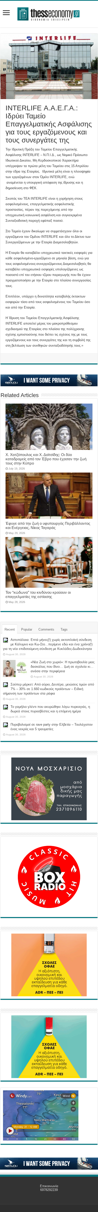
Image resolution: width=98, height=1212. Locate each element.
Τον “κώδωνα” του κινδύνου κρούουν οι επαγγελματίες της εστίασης (38, 594)
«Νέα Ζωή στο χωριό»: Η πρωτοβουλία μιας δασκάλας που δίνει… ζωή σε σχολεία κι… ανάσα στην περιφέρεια (62, 666)
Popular (26, 629)
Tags (64, 629)
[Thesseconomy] (49, 13)
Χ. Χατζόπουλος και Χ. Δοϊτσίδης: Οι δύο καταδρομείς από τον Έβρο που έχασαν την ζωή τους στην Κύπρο (46, 458)
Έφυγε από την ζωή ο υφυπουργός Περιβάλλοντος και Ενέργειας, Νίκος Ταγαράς (48, 525)
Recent (10, 629)
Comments (46, 629)
